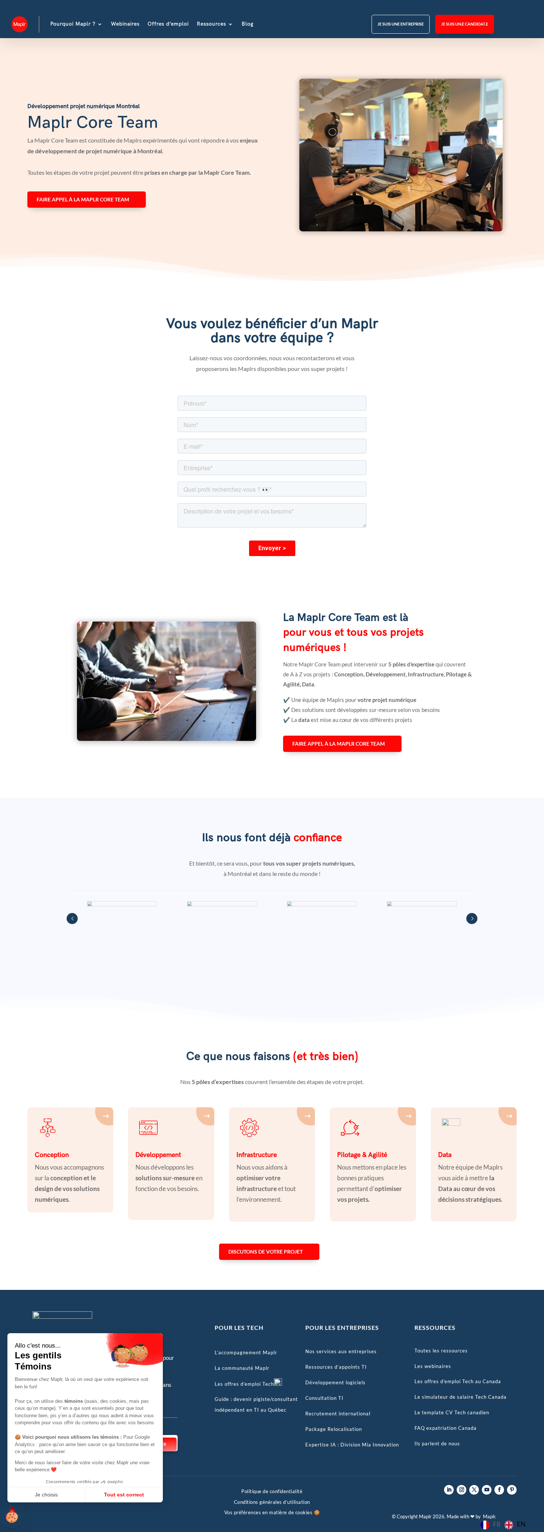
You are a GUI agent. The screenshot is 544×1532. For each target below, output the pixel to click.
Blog (247, 24)
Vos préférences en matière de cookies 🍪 (272, 1512)
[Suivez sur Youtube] (486, 1490)
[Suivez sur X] (474, 1490)
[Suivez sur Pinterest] (512, 1490)
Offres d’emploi (168, 24)
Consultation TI (324, 1398)
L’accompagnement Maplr (246, 1352)
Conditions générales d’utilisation (272, 1502)
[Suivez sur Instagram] (461, 1490)
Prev (72, 918)
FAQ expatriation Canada (445, 1428)
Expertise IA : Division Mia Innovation (352, 1445)
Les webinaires (432, 1366)
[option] (515, 1525)
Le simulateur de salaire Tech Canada (460, 1397)
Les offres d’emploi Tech (244, 1384)
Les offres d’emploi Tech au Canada (457, 1381)
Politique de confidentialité (271, 1491)
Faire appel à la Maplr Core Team (83, 199)
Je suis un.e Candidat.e (464, 23)
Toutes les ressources (441, 1351)
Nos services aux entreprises (341, 1351)
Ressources (211, 24)
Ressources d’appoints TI (336, 1367)
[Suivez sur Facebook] (499, 1490)
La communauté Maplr (242, 1368)
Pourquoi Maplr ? (72, 24)
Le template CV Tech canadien (451, 1412)
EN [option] (521, 1524)
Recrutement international (337, 1413)
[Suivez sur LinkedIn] (449, 1490)
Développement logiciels (335, 1382)
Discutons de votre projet (265, 1251)
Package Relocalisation (333, 1429)
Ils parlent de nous (437, 1443)
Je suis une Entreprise (400, 23)
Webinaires (125, 24)
